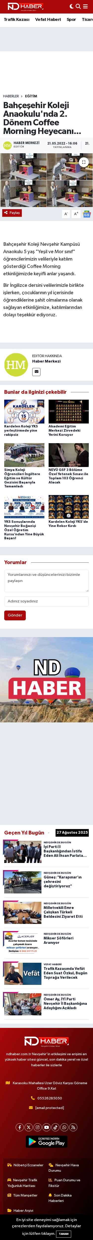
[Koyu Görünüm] (72, 7)
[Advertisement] (46, 773)
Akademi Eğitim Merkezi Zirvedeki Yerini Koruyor (64, 431)
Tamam (63, 1234)
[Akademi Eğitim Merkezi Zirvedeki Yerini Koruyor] (69, 411)
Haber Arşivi (23, 1210)
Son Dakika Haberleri (60, 1198)
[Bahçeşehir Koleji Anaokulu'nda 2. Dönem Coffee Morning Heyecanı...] (46, 180)
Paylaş (15, 213)
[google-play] (46, 1143)
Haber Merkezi (46, 361)
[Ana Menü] (85, 7)
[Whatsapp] (64, 1127)
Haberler (11, 96)
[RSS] (73, 1127)
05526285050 (49, 1098)
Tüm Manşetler (25, 1195)
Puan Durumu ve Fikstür (64, 1182)
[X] (29, 1127)
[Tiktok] (55, 1127)
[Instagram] (37, 1127)
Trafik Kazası (16, 19)
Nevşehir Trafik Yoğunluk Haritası (22, 1182)
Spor (71, 19)
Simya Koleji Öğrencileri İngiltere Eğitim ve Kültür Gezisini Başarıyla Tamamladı (22, 478)
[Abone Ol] (87, 214)
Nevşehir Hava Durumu (64, 1167)
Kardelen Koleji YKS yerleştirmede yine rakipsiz (21, 431)
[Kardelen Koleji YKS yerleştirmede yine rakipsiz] (24, 411)
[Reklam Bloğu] (46, 679)
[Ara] (78, 7)
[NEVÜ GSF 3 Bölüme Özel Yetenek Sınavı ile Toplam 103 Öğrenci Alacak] (69, 455)
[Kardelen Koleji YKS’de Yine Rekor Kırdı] (69, 507)
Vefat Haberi (48, 19)
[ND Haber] (25, 7)
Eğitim (31, 96)
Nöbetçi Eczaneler (28, 1165)
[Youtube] (46, 1127)
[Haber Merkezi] (16, 365)
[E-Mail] (36, 372)
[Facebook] (20, 1127)
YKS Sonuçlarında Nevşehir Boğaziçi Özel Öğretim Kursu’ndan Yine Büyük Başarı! (24, 530)
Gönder (15, 615)
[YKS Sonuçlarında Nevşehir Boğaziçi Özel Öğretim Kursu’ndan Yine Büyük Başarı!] (24, 507)
